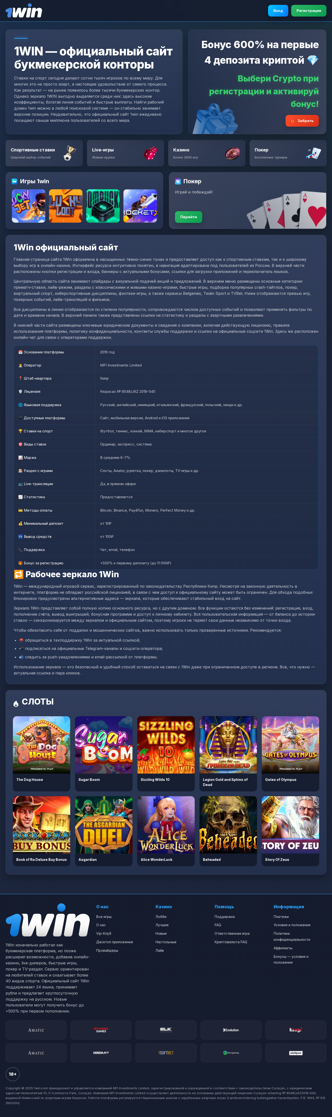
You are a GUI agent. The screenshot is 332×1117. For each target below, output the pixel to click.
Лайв (160, 950)
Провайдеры (107, 950)
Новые (161, 933)
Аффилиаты (283, 948)
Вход (278, 10)
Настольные (166, 942)
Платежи (281, 917)
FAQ (218, 925)
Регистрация (309, 10)
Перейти (188, 217)
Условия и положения (292, 925)
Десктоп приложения (114, 942)
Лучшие (162, 925)
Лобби (161, 917)
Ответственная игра (232, 933)
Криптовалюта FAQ (231, 942)
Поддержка (225, 917)
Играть (41, 744)
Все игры (104, 917)
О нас (101, 925)
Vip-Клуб (103, 933)
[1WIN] (24, 10)
